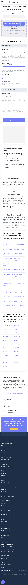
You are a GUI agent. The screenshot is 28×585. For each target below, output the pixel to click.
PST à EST (3, 505)
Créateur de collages (5, 530)
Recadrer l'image (5, 535)
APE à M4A (6, 351)
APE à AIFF (5, 366)
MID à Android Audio (8, 289)
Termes (3, 562)
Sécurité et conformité (6, 564)
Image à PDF (4, 480)
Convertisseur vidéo (5, 452)
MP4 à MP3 (3, 462)
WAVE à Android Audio (18, 275)
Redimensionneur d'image (7, 533)
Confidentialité (4, 561)
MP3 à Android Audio (19, 249)
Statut (2, 567)
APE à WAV (16, 355)
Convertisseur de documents (7, 496)
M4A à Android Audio (19, 264)
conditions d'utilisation (14, 33)
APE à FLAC (17, 351)
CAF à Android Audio (8, 293)
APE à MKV (5, 336)
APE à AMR (17, 359)
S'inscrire (20, 27)
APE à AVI (16, 329)
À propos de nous (5, 555)
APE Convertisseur (7, 325)
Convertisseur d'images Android (8, 549)
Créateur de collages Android (7, 544)
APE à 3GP (5, 333)
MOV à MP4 (3, 450)
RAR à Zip (3, 503)
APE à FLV (5, 340)
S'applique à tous (12, 120)
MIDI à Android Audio (8, 302)
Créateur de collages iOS (6, 546)
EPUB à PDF (4, 491)
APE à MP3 (5, 362)
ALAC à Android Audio (18, 254)
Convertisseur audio (5, 466)
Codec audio (5, 49)
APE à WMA (6, 355)
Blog (2, 557)
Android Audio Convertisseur (6, 245)
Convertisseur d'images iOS (7, 551)
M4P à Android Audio (8, 305)
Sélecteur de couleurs (6, 537)
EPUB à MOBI (4, 494)
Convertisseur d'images (6, 482)
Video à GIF (3, 448)
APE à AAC (16, 362)
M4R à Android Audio (19, 283)
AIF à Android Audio (19, 289)
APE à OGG (17, 348)
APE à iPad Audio (7, 348)
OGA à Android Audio (8, 280)
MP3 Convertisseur (5, 459)
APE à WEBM (17, 333)
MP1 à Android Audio (19, 293)
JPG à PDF (3, 473)
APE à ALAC (6, 359)
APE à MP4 (5, 329)
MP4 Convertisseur (5, 445)
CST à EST (3, 508)
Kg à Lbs (3, 519)
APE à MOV (17, 340)
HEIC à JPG (3, 478)
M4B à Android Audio (19, 280)
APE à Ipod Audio (18, 344)
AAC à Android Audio (8, 249)
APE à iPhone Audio (8, 344)
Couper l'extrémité (6, 105)
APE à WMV (17, 336)
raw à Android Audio (19, 296)
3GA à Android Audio (19, 305)
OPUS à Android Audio (7, 284)
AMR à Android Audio (6, 254)
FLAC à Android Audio (7, 264)
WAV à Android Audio (8, 258)
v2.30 (12, 574)
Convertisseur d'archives (6, 510)
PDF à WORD (4, 489)
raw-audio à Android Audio (19, 270)
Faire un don (4, 558)
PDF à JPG (3, 475)
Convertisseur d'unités (6, 524)
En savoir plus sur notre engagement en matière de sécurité (14, 394)
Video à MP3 (4, 464)
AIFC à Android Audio (6, 297)
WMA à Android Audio (17, 259)
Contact (3, 566)
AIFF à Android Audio (19, 244)
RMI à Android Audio (19, 302)
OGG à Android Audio (8, 269)
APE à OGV (16, 325)
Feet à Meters (4, 521)
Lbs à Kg (3, 517)
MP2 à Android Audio (8, 274)
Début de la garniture (7, 93)
